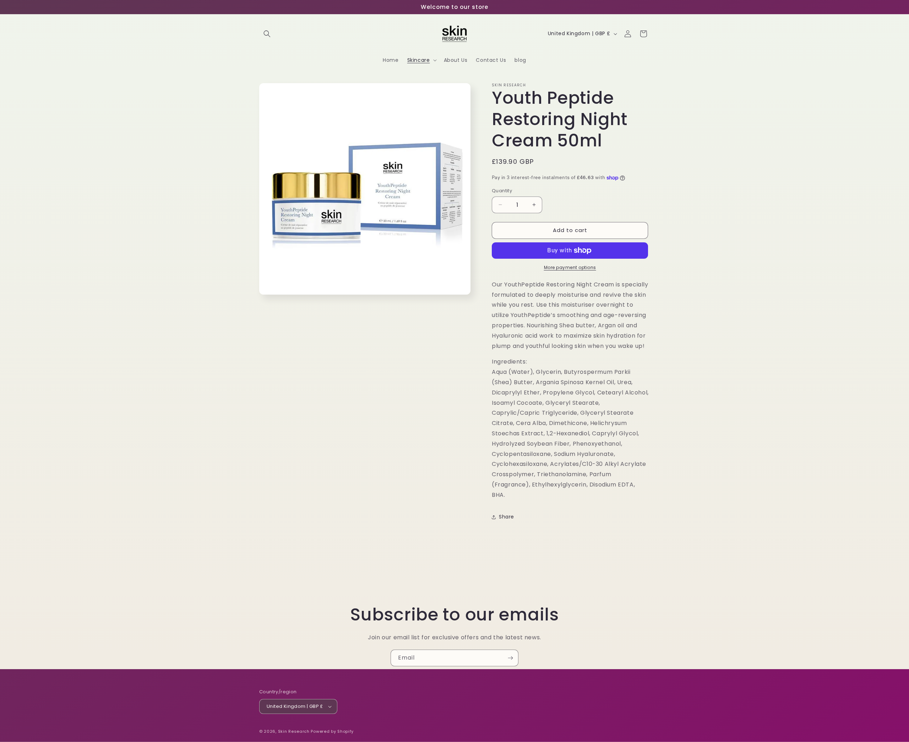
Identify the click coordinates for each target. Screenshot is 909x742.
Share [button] (506, 516)
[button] (267, 34)
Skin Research (294, 731)
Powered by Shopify (332, 731)
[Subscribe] (510, 658)
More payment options (570, 267)
